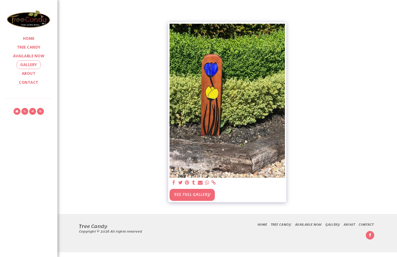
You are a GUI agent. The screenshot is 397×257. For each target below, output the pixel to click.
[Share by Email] (200, 182)
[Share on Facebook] (173, 182)
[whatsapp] (206, 182)
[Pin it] (187, 182)
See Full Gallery (192, 194)
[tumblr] (193, 182)
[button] (17, 111)
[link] (213, 182)
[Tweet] (180, 182)
